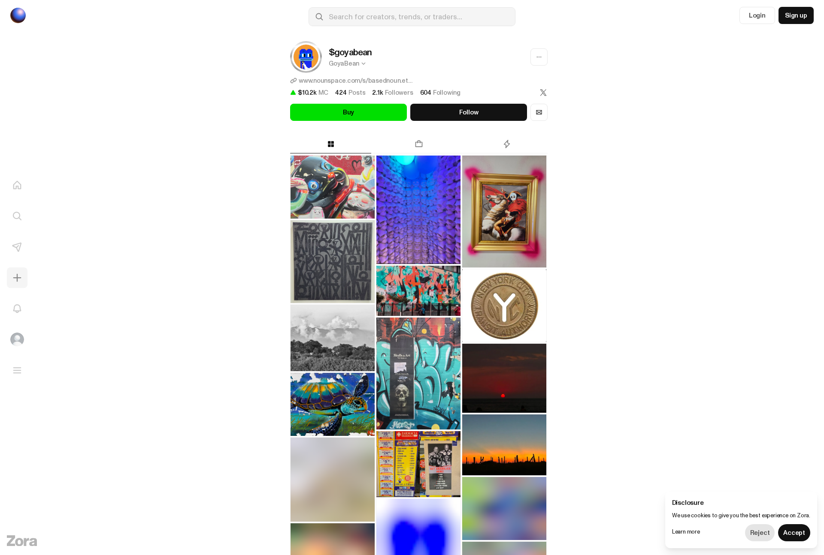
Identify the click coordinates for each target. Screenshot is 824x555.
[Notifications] (17, 308)
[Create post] (17, 277)
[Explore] (17, 216)
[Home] (17, 185)
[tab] (331, 144)
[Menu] (17, 370)
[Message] (539, 112)
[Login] (17, 339)
